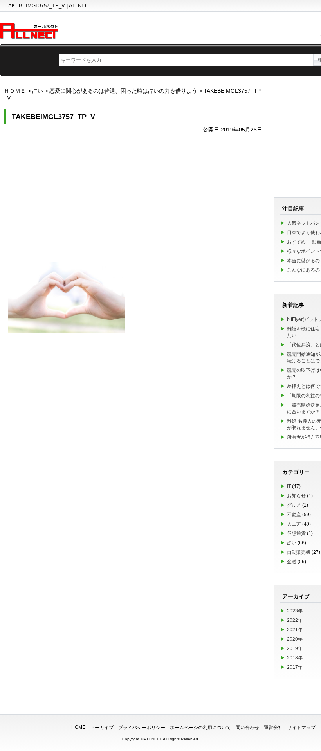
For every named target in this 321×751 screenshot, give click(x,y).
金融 (291, 561)
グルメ (294, 505)
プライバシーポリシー (141, 727)
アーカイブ (102, 727)
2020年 (295, 639)
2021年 (295, 629)
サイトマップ (301, 727)
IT (289, 486)
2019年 (295, 648)
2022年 (295, 620)
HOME (78, 727)
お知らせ (296, 496)
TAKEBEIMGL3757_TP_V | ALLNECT (48, 6)
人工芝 (294, 524)
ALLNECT (153, 739)
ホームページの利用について (200, 727)
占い (291, 543)
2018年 (295, 658)
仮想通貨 (296, 533)
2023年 (295, 611)
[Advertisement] (133, 194)
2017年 (295, 667)
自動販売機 (298, 552)
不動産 (294, 514)
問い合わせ (247, 727)
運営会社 (273, 727)
